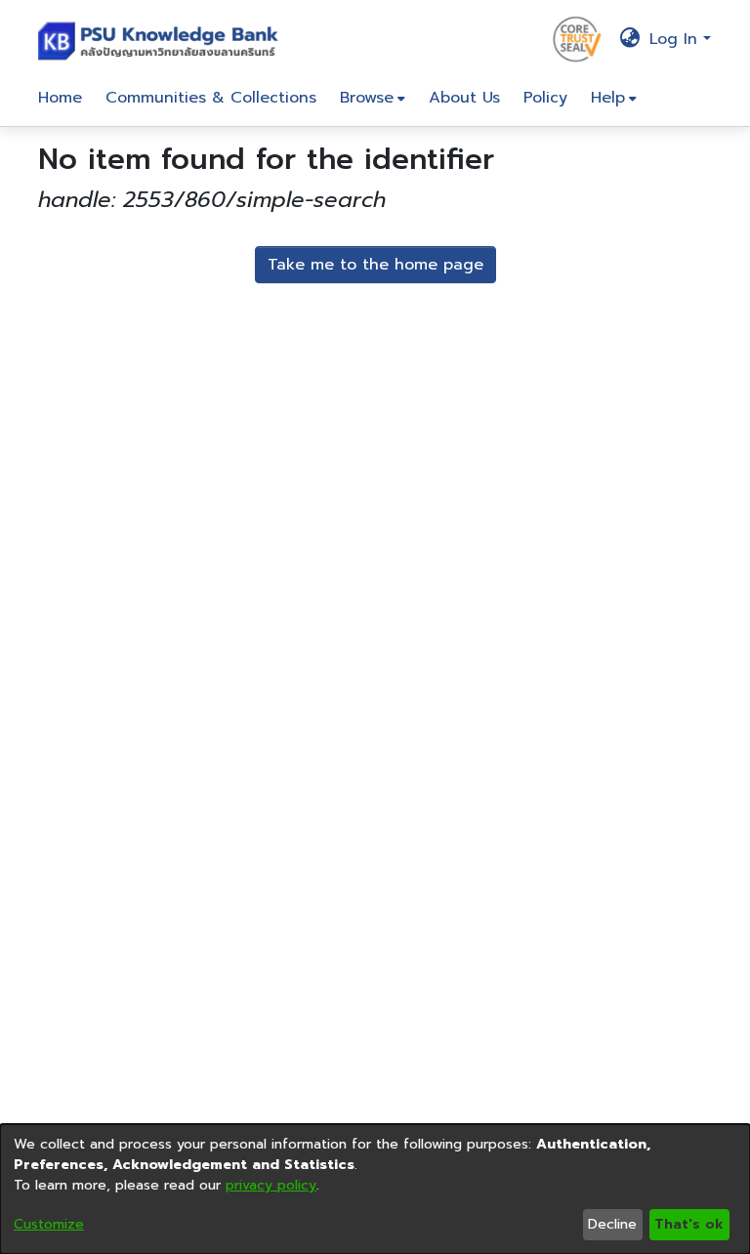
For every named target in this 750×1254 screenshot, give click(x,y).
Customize (49, 1224)
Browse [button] (367, 97)
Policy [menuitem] (545, 97)
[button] (162, 39)
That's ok (689, 1224)
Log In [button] (676, 39)
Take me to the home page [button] (375, 264)
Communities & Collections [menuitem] (210, 97)
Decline (612, 1224)
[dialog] (375, 1189)
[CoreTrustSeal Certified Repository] (577, 38)
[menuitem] (372, 97)
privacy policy (271, 1185)
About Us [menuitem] (464, 97)
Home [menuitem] (60, 97)
